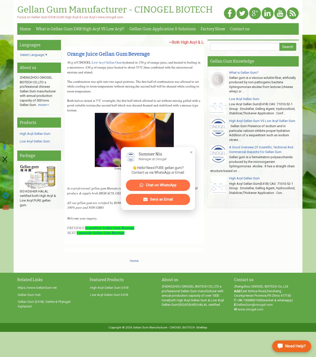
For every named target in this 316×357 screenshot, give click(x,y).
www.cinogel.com (250, 309)
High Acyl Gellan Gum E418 (109, 287)
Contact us (240, 29)
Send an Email (161, 199)
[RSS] (293, 13)
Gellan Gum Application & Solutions (162, 29)
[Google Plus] (255, 13)
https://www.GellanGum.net (37, 287)
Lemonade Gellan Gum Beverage (100, 233)
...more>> (42, 105)
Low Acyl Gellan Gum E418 (109, 295)
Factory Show (213, 29)
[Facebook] (230, 13)
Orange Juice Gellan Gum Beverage (108, 54)
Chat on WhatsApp (161, 185)
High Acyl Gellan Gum (35, 134)
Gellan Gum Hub (29, 295)
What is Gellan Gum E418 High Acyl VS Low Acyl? (80, 29)
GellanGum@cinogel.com (255, 304)
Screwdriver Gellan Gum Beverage (109, 228)
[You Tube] (280, 13)
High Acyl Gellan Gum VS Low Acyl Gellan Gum (262, 121)
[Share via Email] (5, 207)
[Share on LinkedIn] (5, 171)
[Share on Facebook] (5, 147)
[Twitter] (242, 13)
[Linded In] (268, 13)
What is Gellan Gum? (243, 72)
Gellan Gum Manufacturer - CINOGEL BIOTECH (115, 10)
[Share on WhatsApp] (5, 183)
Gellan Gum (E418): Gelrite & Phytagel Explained (44, 304)
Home (25, 29)
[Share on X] (5, 159)
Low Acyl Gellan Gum (107, 62)
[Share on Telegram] (5, 195)
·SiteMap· (202, 327)
